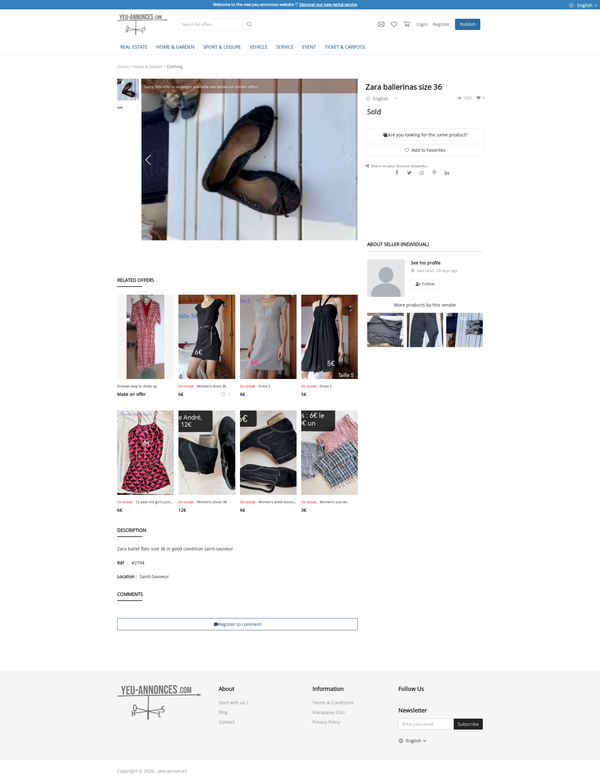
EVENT (309, 47)
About (226, 688)
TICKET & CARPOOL (345, 47)
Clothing (174, 66)
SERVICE (284, 47)
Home (123, 66)
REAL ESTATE (134, 47)
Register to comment (240, 624)
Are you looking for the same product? (428, 135)
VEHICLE (259, 47)
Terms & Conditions (333, 703)
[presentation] (149, 160)
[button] (119, 107)
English (585, 5)
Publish (468, 24)
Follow (427, 284)
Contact (227, 722)
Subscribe (468, 724)
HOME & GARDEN (175, 47)
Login (422, 24)
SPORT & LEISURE (222, 47)
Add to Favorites (428, 150)
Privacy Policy (326, 722)
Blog (223, 712)
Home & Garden (148, 66)
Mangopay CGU (328, 712)
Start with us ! (233, 703)
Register (441, 24)
